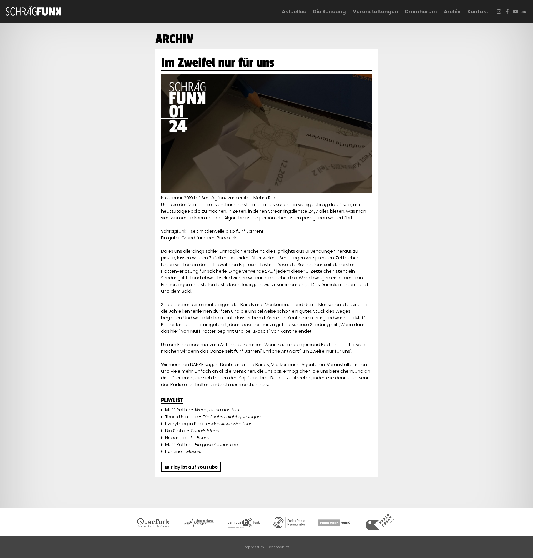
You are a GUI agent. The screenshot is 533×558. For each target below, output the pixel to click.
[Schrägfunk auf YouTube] (515, 11)
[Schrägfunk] (33, 11)
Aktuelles (294, 11)
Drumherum (421, 11)
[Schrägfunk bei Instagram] (498, 11)
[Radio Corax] (380, 524)
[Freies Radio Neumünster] (289, 523)
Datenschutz (278, 547)
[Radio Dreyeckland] (198, 524)
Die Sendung (329, 11)
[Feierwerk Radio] (335, 524)
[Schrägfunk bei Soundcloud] (524, 11)
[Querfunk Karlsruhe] (153, 523)
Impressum (254, 547)
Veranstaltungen (375, 11)
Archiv (452, 11)
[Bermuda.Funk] (244, 524)
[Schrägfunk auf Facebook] (507, 11)
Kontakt (477, 11)
